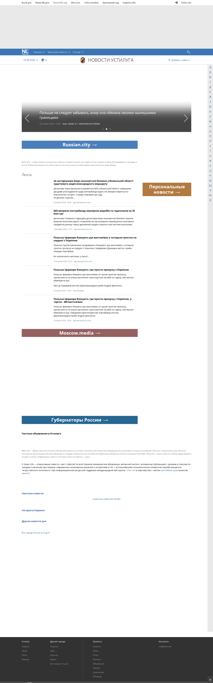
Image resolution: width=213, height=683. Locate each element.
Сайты (96, 651)
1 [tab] (103, 129)
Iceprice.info (129, 2)
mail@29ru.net (165, 646)
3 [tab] (110, 129)
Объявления (98, 663)
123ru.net (186, 2)
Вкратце (25, 659)
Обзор (25, 651)
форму (113, 165)
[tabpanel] (106, 100)
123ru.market (91, 2)
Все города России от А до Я (36, 532)
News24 (25, 473)
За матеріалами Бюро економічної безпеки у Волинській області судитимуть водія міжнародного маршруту (93, 182)
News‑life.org (60, 2)
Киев (52, 651)
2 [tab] (106, 129)
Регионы (97, 659)
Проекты (97, 641)
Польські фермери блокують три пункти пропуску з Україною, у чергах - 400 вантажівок (92, 300)
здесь (87, 457)
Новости (97, 646)
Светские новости (33, 493)
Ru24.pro (26, 2)
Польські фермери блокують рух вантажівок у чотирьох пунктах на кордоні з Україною (95, 239)
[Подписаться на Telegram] (176, 2)
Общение (97, 676)
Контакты (164, 641)
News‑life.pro (42, 2)
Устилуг (26, 641)
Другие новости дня (34, 521)
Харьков (54, 655)
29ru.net (75, 2)
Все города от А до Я (59, 663)
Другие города (57, 641)
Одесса (53, 659)
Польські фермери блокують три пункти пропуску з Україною (91, 269)
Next (186, 118)
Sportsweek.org (111, 2)
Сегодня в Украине (33, 510)
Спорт (95, 655)
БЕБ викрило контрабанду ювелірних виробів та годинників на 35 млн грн (94, 212)
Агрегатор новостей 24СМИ (106, 499)
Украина (54, 646)
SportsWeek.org (168, 470)
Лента (24, 655)
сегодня (25, 457)
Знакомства (98, 672)
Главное (25, 646)
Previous (27, 118)
